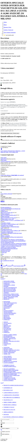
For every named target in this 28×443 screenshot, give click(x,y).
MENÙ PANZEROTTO (6, 217)
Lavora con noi (8, 246)
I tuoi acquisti (22, 243)
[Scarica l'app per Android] (5, 251)
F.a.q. (5, 247)
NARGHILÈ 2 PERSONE (7, 224)
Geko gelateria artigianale (6, 193)
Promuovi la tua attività (9, 240)
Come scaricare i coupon (13, 243)
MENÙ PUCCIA (4, 212)
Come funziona (4, 239)
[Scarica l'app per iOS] (4, 252)
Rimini (9, 249)
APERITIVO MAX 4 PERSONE (8, 226)
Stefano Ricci (4, 159)
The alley (10, 212)
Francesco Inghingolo (5, 161)
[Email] (3, 201)
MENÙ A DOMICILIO (6, 237)
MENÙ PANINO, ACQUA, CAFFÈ (9, 220)
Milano (6, 248)
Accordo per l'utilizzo (11, 247)
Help (24, 240)
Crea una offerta (4, 243)
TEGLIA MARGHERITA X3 (8, 208)
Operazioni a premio (16, 244)
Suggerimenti (9, 244)
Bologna (2, 248)
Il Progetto (11, 242)
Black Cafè (20, 220)
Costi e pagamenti (18, 240)
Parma (12, 248)
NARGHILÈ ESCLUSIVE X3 (8, 230)
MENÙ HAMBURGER (6, 215)
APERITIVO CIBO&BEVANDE (8, 233)
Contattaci (3, 246)
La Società (23, 244)
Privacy (14, 246)
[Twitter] (2, 201)
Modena (9, 248)
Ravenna (6, 249)
